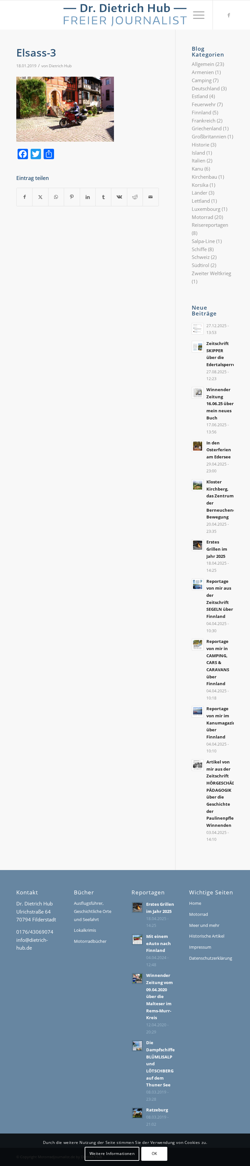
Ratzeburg (157, 1110)
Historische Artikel (206, 936)
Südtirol (200, 265)
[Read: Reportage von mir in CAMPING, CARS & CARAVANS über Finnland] (197, 644)
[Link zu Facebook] (229, 15)
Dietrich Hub (60, 66)
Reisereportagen (210, 225)
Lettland (201, 201)
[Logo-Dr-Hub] (125, 15)
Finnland (201, 112)
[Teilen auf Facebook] (24, 197)
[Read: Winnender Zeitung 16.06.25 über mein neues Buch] (197, 393)
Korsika (200, 185)
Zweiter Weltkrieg (211, 273)
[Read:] (197, 329)
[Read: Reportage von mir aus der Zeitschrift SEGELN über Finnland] (197, 584)
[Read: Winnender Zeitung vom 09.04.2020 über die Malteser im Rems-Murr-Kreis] (137, 978)
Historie (200, 144)
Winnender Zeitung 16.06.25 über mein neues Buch (220, 404)
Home (195, 903)
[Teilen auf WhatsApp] (56, 197)
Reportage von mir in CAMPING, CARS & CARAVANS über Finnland (217, 662)
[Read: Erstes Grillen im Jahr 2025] (197, 545)
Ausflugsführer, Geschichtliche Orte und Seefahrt (92, 911)
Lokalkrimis (85, 930)
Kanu (197, 168)
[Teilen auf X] (40, 197)
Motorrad (202, 217)
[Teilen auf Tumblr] (103, 197)
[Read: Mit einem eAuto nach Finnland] (137, 939)
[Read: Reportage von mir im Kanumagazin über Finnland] (197, 712)
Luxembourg (206, 209)
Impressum (200, 947)
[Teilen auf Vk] (119, 197)
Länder (199, 192)
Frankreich (203, 120)
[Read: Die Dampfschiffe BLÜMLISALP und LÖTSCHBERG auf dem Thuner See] (137, 1046)
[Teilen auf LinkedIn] (87, 197)
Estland (200, 96)
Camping (202, 80)
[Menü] (195, 15)
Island (198, 152)
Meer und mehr (204, 925)
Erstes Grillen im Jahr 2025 (216, 549)
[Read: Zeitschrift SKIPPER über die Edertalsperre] (197, 346)
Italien (198, 160)
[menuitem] (195, 15)
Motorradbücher (90, 941)
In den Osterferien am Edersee (218, 450)
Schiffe (199, 249)
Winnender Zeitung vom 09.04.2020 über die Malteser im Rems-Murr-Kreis (159, 996)
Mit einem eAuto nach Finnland (158, 943)
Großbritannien (209, 136)
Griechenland (207, 128)
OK (154, 1153)
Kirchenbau (204, 176)
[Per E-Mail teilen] (151, 197)
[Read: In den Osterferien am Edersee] (197, 446)
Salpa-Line (203, 241)
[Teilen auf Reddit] (135, 197)
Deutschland (206, 88)
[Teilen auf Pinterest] (71, 197)
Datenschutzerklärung (210, 958)
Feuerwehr (204, 104)
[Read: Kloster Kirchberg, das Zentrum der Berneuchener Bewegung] (197, 485)
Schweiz (201, 257)
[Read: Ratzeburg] (137, 1113)
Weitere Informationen (112, 1153)
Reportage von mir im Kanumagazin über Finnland (221, 723)
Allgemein (203, 64)
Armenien (203, 72)
